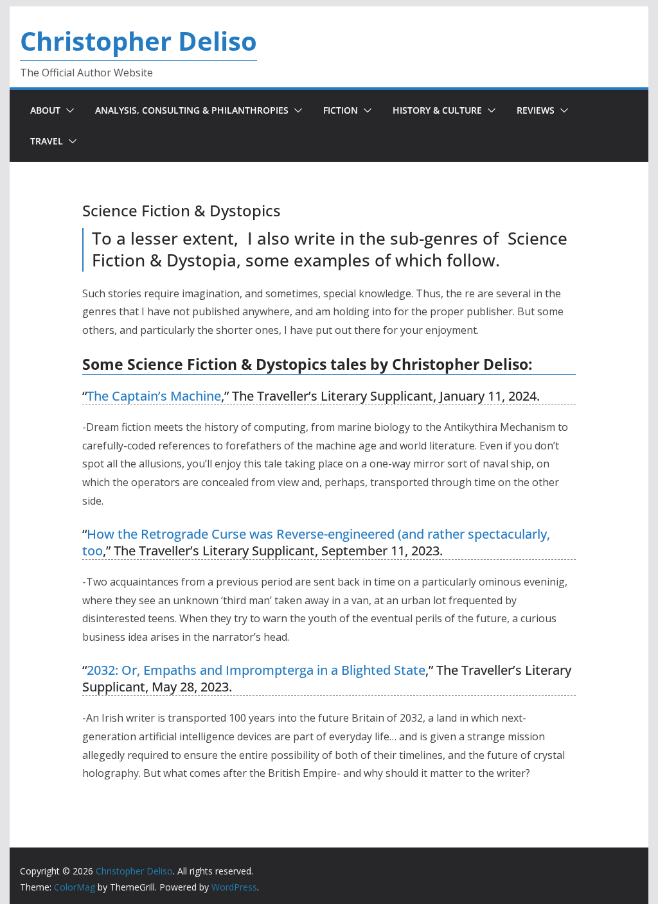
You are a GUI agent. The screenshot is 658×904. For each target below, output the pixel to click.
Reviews (536, 110)
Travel (46, 141)
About (45, 110)
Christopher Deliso (138, 40)
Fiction (340, 110)
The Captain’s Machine (154, 395)
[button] (67, 110)
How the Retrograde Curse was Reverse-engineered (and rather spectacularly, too (316, 542)
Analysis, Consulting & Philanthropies (192, 110)
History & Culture (437, 110)
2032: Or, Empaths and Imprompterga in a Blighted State (256, 670)
